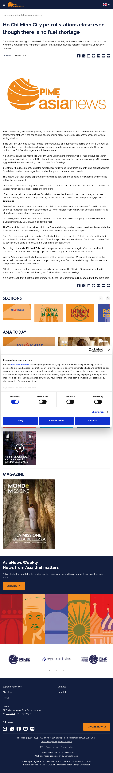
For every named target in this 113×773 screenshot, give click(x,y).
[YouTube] (25, 729)
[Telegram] (98, 55)
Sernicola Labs (71, 756)
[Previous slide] (101, 298)
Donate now (95, 726)
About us (7, 692)
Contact (62, 686)
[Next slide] (108, 298)
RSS (41, 747)
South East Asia (25, 15)
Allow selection (56, 420)
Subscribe (16, 587)
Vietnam (39, 15)
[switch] (43, 402)
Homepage (8, 15)
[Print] (108, 55)
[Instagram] (5, 729)
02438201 (10, 714)
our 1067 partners (20, 364)
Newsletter (63, 692)
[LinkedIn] (88, 55)
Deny (20, 420)
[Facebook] (78, 55)
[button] (49, 670)
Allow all (92, 420)
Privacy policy (67, 747)
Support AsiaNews (12, 686)
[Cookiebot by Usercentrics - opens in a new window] (91, 350)
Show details (98, 412)
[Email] (103, 55)
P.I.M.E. (6, 697)
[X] (12, 729)
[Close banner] (109, 350)
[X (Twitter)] (83, 55)
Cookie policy (52, 747)
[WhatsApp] (93, 55)
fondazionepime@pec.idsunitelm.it (56, 742)
